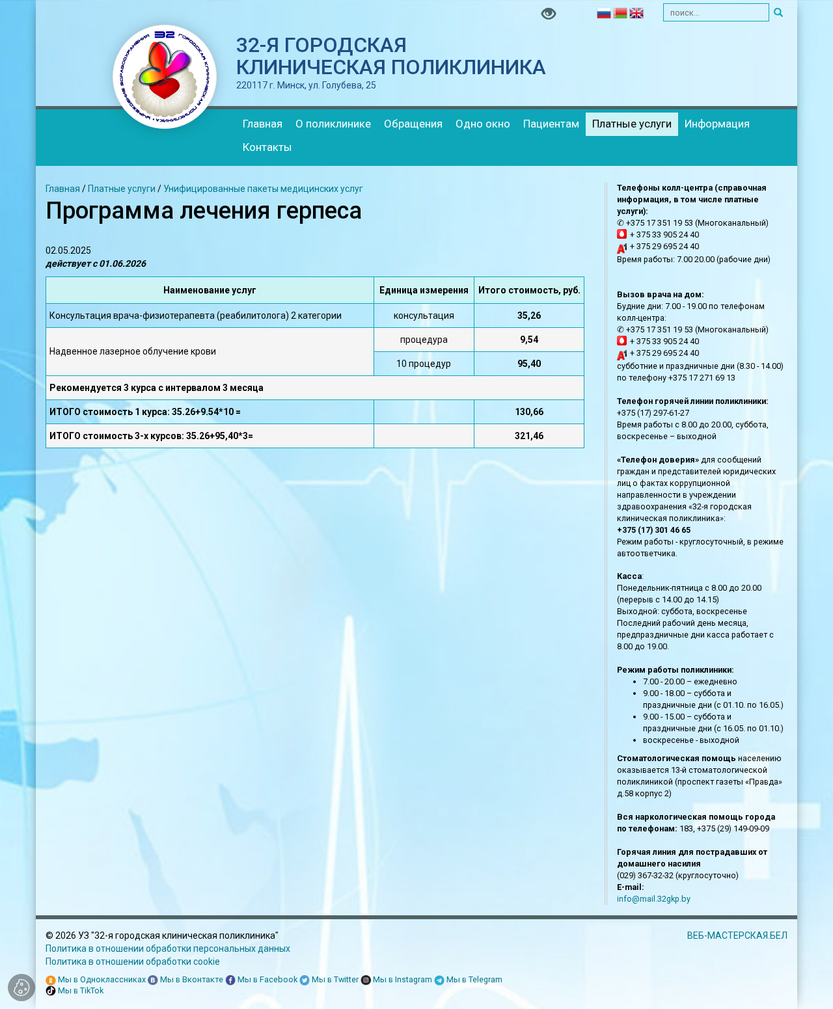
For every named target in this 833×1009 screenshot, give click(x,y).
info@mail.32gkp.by (653, 899)
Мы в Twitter (334, 979)
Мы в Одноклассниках (101, 979)
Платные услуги (632, 123)
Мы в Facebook (266, 979)
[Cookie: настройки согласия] (21, 987)
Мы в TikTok (79, 990)
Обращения (413, 123)
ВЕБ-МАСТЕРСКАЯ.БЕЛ (737, 935)
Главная (262, 123)
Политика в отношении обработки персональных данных (168, 948)
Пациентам (551, 123)
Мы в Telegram (473, 979)
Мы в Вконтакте (190, 979)
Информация (717, 123)
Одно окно (483, 123)
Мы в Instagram (401, 979)
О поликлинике (333, 123)
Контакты (267, 147)
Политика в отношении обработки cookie (133, 961)
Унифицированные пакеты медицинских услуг (263, 188)
